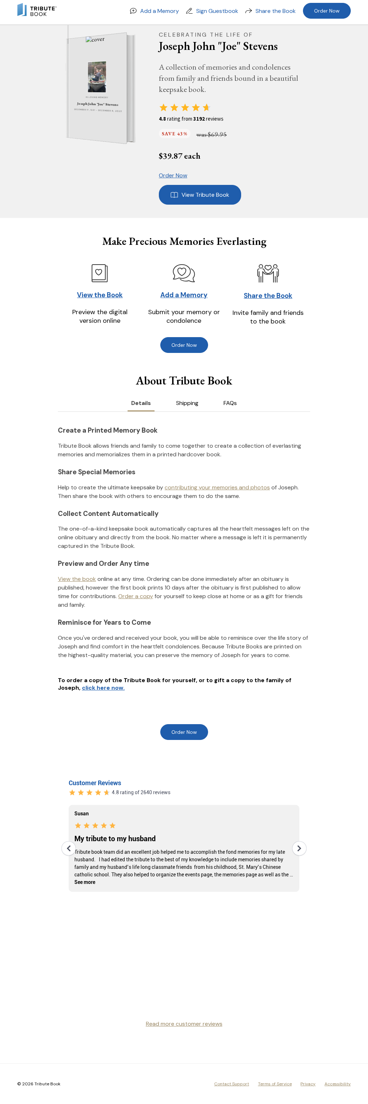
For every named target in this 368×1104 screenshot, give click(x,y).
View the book (77, 579)
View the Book (100, 294)
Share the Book (276, 11)
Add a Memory (159, 11)
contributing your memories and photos (217, 487)
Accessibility (338, 1084)
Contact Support (231, 1084)
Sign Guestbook (217, 11)
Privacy (308, 1084)
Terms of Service (275, 1084)
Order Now (327, 11)
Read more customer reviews (184, 1024)
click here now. (103, 687)
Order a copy (135, 596)
